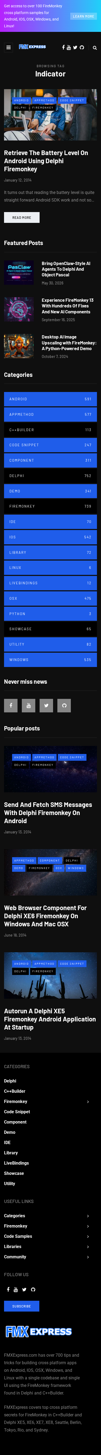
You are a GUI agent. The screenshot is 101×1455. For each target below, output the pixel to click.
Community (15, 1256)
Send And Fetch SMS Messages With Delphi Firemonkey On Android (48, 812)
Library (50, 552)
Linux (50, 567)
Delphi (20, 107)
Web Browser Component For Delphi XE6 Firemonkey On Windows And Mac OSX (45, 916)
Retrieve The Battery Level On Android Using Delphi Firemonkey (46, 161)
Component (50, 460)
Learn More (83, 16)
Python (50, 614)
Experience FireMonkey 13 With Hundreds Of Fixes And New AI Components (67, 305)
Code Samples (18, 1236)
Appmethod (44, 100)
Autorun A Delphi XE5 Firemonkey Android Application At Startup (50, 1019)
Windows (50, 660)
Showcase (50, 629)
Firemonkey (43, 107)
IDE (50, 521)
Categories (14, 1215)
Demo (50, 491)
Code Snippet (72, 100)
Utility (50, 644)
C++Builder (50, 430)
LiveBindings (50, 583)
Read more (21, 217)
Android (21, 100)
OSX (50, 598)
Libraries (12, 1246)
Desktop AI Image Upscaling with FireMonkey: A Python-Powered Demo (69, 342)
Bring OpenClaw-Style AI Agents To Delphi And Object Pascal (66, 268)
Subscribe (21, 1306)
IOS (50, 537)
